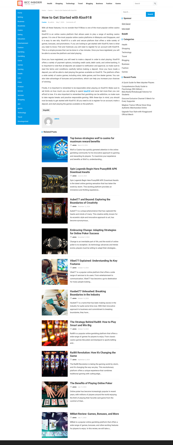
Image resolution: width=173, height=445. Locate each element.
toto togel (126, 29)
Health (124, 45)
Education (21, 39)
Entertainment (23, 43)
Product (21, 87)
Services (21, 95)
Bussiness (21, 26)
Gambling (21, 56)
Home (44, 10)
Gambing (21, 52)
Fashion (125, 68)
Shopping (126, 48)
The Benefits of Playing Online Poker (91, 383)
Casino (50, 10)
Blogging (125, 60)
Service (20, 91)
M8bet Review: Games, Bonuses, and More (94, 413)
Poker (20, 82)
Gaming (20, 69)
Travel (124, 56)
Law (19, 78)
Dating (20, 34)
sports (20, 108)
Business (125, 64)
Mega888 (46, 110)
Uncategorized (23, 121)
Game (20, 60)
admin (52, 22)
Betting (20, 17)
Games (125, 72)
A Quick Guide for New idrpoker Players (138, 82)
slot (19, 104)
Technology (126, 52)
